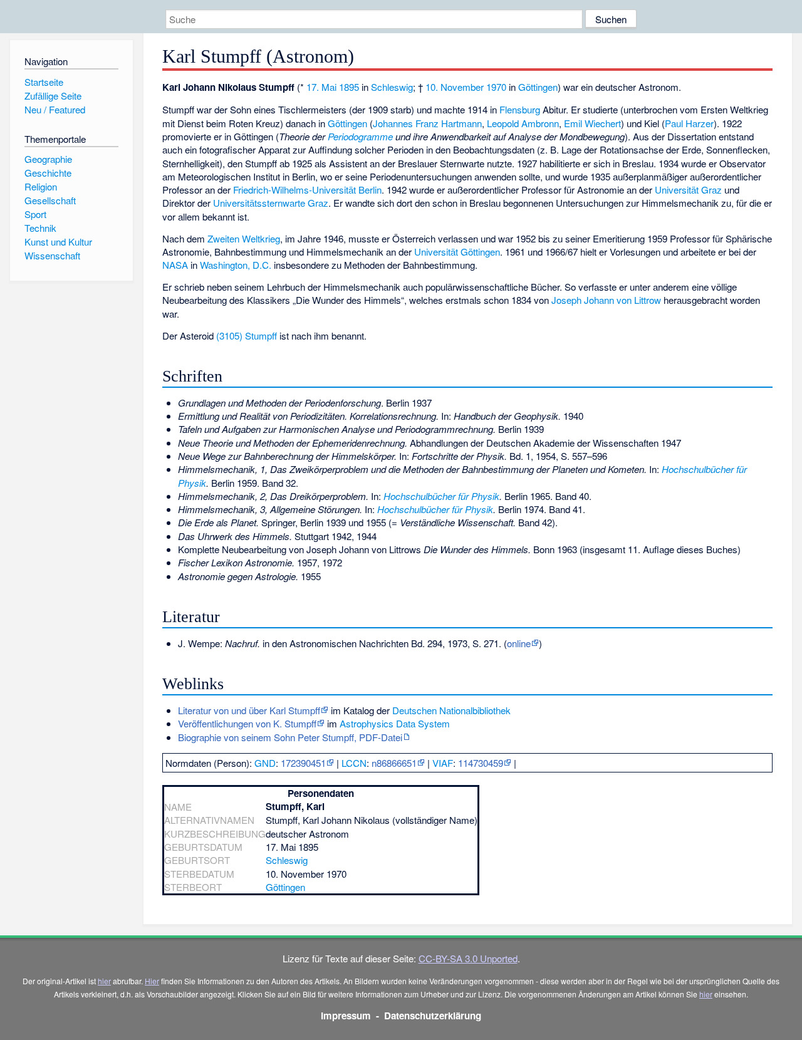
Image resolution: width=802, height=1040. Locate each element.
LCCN (354, 762)
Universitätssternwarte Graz (270, 202)
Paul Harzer (689, 123)
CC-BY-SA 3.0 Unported (468, 958)
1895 (349, 86)
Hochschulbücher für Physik (441, 495)
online (519, 643)
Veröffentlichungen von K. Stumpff (247, 723)
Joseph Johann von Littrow (606, 299)
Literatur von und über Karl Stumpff (249, 710)
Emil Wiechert (592, 123)
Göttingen (538, 86)
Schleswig (392, 86)
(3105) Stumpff (246, 335)
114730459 (480, 762)
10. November (454, 86)
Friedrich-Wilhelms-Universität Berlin (307, 189)
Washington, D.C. (235, 264)
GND (265, 762)
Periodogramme (360, 136)
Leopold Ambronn (523, 123)
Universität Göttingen (457, 251)
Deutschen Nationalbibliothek (451, 710)
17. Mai (321, 86)
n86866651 (394, 762)
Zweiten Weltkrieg (243, 238)
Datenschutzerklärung (432, 1015)
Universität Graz (688, 189)
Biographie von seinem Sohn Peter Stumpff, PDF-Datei (290, 737)
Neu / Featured (54, 109)
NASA (175, 264)
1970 (496, 86)
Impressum (346, 1015)
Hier (152, 980)
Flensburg (519, 109)
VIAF (442, 762)
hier (104, 980)
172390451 (303, 762)
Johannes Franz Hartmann (427, 123)
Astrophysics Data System (395, 723)
